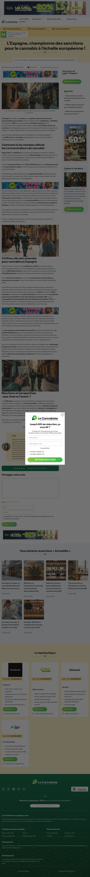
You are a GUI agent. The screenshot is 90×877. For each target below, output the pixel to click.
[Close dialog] (62, 414)
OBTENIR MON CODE (45, 459)
